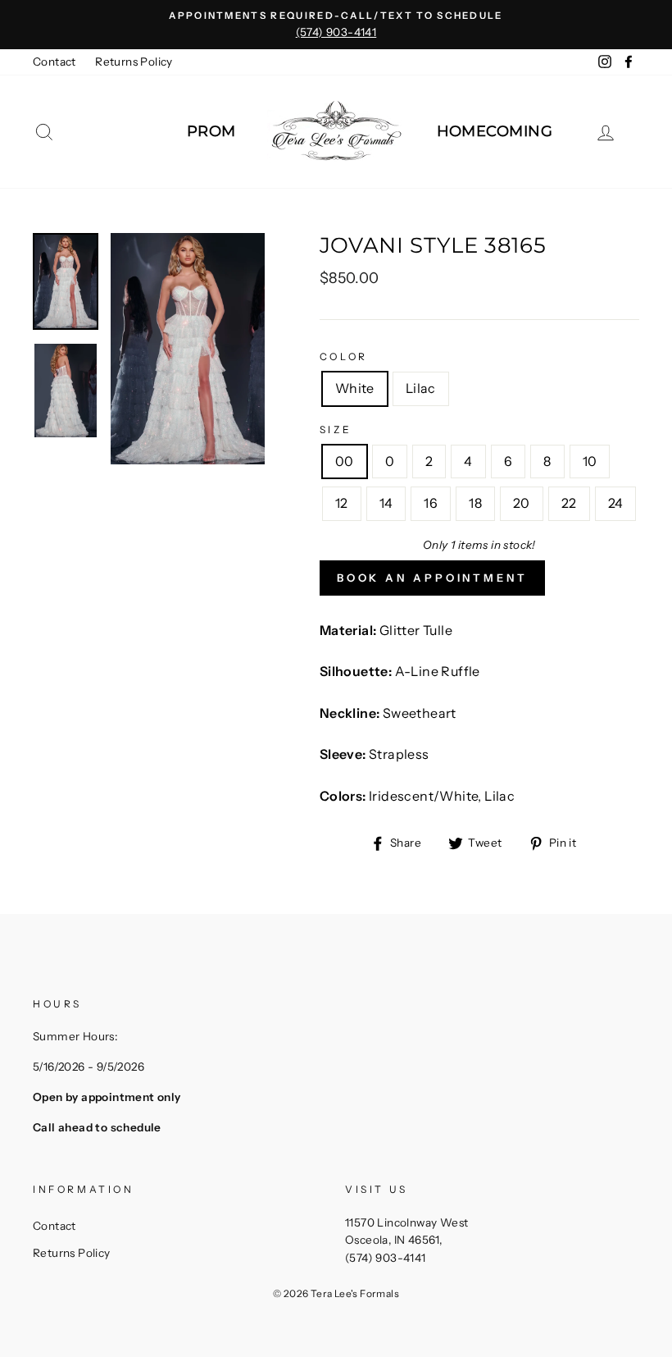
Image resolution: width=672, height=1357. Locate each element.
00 (344, 461)
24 (616, 503)
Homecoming (495, 131)
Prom (211, 131)
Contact (54, 61)
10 (590, 461)
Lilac (421, 388)
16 (431, 503)
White (355, 388)
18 (475, 503)
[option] (336, 24)
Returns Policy (134, 61)
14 (386, 503)
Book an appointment (432, 577)
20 (521, 503)
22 (569, 503)
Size (336, 429)
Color (344, 356)
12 (341, 503)
